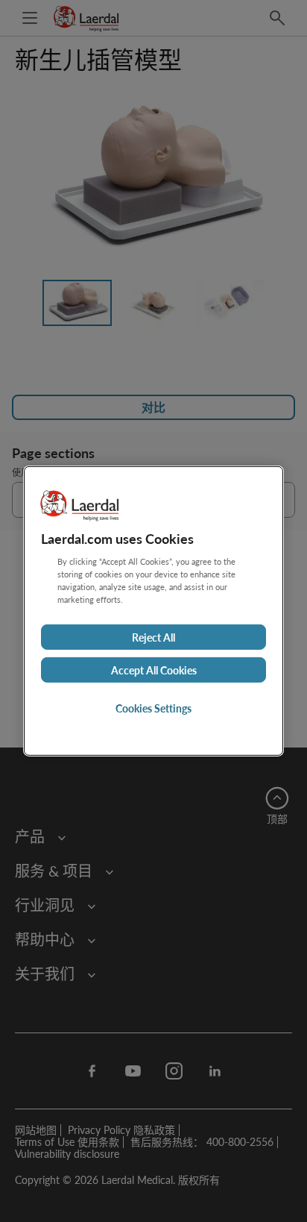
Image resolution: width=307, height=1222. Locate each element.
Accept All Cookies (154, 669)
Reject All (153, 637)
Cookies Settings (153, 708)
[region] (153, 611)
